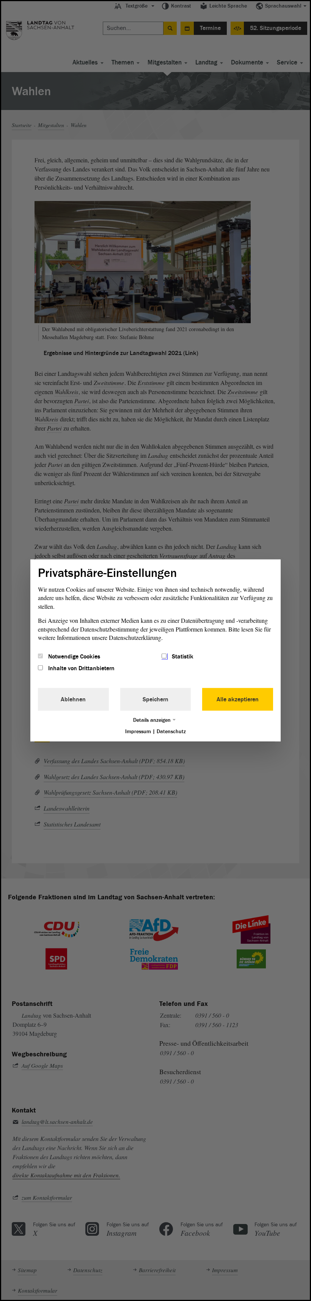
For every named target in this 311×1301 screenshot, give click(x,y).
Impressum (138, 731)
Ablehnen (73, 699)
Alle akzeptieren (238, 699)
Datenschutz (171, 731)
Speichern (155, 699)
